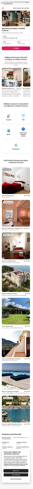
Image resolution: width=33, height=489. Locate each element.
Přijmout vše (16, 471)
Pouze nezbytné (16, 475)
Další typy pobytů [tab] (6, 437)
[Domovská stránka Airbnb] (3, 8)
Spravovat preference (15, 479)
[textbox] (9, 43)
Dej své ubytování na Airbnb (21, 8)
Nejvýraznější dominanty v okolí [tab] (21, 437)
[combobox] (16, 38)
